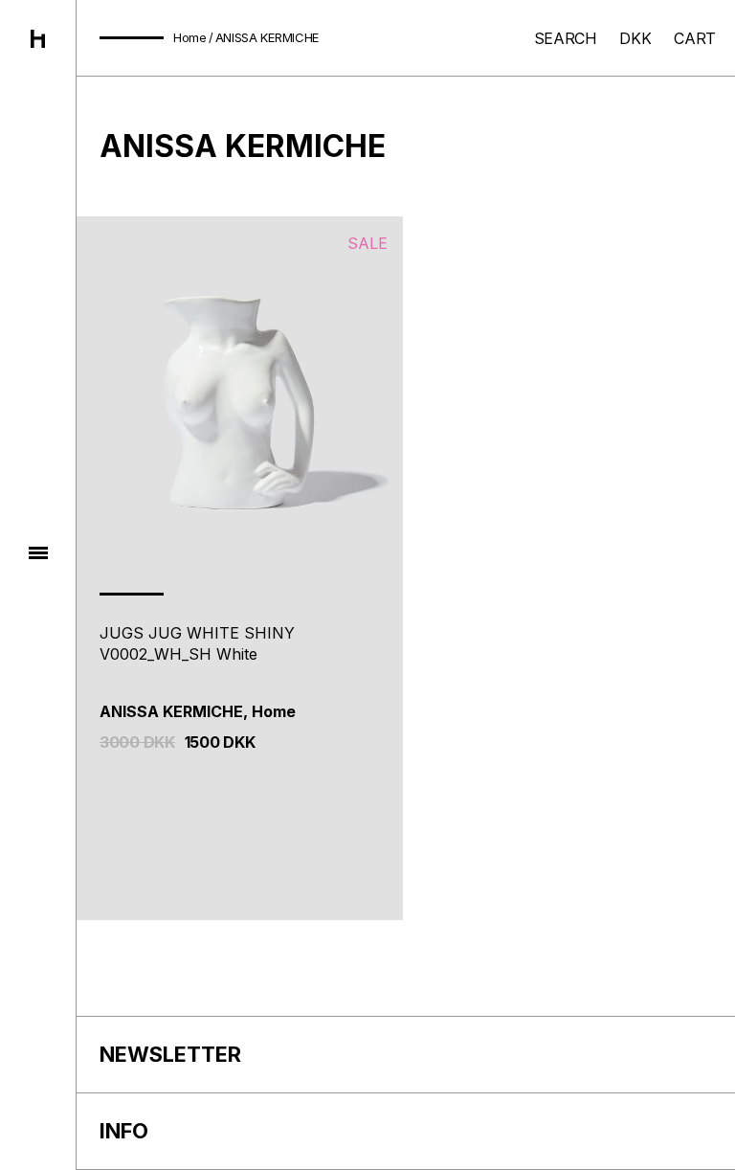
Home (190, 37)
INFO (124, 1130)
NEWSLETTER (170, 1054)
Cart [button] (695, 38)
